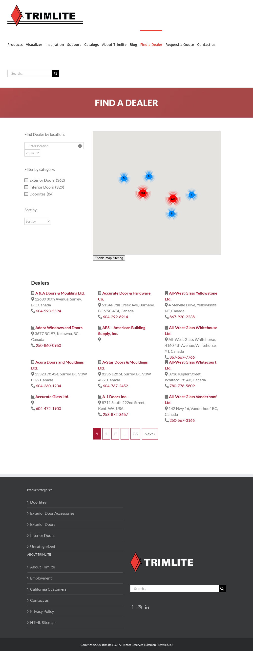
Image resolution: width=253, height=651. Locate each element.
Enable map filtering (109, 258)
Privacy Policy (42, 611)
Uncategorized (42, 546)
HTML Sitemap (43, 622)
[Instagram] (140, 607)
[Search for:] (29, 72)
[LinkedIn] (147, 607)
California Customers (48, 589)
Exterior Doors (42, 524)
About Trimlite (42, 566)
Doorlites (38, 502)
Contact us (39, 600)
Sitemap (151, 645)
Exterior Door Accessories (52, 513)
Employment (41, 578)
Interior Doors (42, 535)
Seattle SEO (165, 645)
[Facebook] (132, 607)
